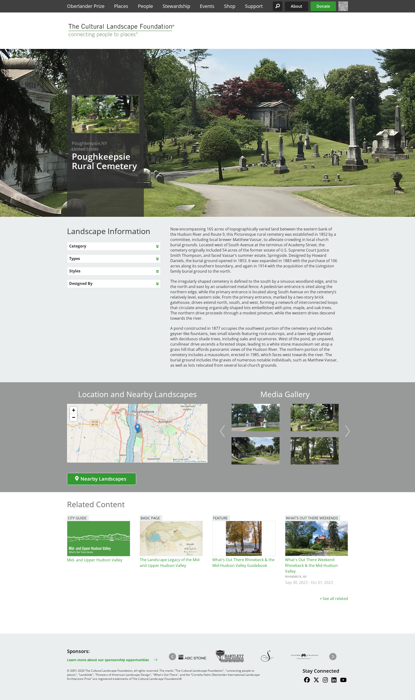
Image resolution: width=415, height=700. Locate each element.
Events (207, 6)
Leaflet (177, 461)
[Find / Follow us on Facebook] (307, 680)
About (296, 6)
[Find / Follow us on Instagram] (325, 680)
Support (254, 6)
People (145, 6)
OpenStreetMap (190, 461)
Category (77, 246)
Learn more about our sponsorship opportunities (108, 660)
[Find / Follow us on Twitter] (316, 680)
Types (74, 258)
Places (121, 6)
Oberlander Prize (85, 6)
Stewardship (176, 6)
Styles (74, 271)
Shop (229, 6)
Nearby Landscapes (103, 479)
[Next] (347, 431)
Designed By (80, 283)
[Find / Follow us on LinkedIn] (333, 680)
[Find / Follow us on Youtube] (343, 680)
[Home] (343, 9)
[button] (277, 6)
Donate (323, 6)
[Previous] (222, 431)
